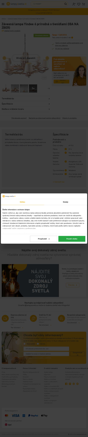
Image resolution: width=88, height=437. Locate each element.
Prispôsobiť (42, 239)
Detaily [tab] (65, 202)
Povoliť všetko (71, 239)
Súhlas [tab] (22, 202)
